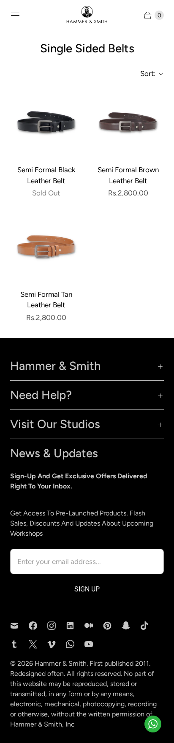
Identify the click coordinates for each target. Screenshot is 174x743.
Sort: (145, 73)
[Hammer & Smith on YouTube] (93, 644)
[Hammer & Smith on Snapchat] (131, 625)
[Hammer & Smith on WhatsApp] (75, 644)
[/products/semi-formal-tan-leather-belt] (46, 246)
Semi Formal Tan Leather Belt (46, 299)
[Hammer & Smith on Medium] (93, 625)
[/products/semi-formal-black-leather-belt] (46, 122)
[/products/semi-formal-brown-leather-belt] (128, 122)
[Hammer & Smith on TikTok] (149, 625)
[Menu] (15, 15)
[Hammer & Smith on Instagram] (56, 625)
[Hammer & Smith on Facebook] (38, 625)
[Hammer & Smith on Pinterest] (112, 625)
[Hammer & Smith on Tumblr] (19, 644)
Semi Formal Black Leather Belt (46, 175)
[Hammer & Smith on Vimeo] (56, 644)
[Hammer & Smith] (87, 15)
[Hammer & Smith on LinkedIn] (75, 625)
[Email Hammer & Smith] (19, 625)
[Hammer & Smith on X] (38, 644)
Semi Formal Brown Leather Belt (128, 175)
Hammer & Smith (61, 663)
